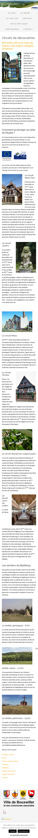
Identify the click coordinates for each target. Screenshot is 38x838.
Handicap (5, 768)
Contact (5, 777)
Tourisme (5, 764)
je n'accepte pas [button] (23, 831)
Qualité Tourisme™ (8, 774)
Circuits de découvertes (10, 761)
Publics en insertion (8, 771)
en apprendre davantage (19, 835)
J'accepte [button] (12, 831)
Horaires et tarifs (8, 754)
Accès (4, 758)
